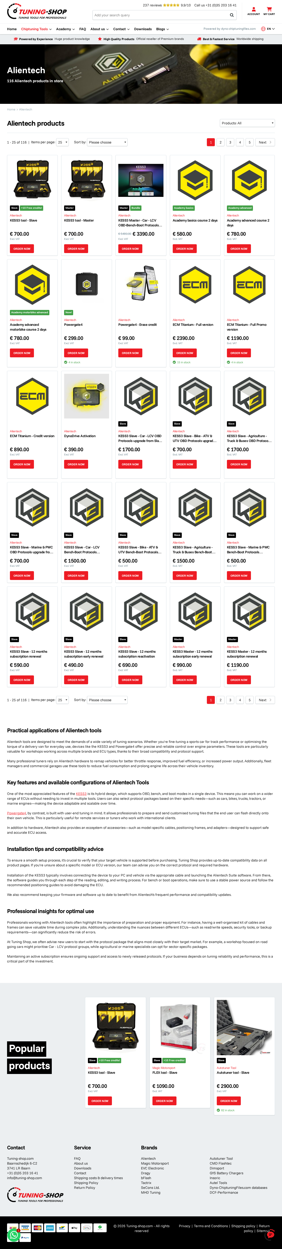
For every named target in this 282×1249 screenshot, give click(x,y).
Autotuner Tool (221, 1158)
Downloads (82, 1168)
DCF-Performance (224, 1192)
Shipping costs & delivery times (98, 1178)
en (270, 28)
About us (81, 1163)
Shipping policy (243, 1226)
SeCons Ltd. (150, 1187)
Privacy (184, 1226)
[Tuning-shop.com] (37, 11)
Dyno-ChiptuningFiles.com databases (238, 1187)
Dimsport (217, 1168)
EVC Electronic (152, 1168)
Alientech (148, 1158)
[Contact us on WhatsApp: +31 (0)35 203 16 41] (13, 1235)
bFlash (146, 1178)
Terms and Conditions (211, 1226)
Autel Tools (218, 1182)
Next (262, 142)
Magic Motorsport (155, 1163)
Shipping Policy (86, 1182)
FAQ (77, 1158)
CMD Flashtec (221, 1163)
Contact (80, 1173)
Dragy (145, 1173)
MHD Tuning (150, 1192)
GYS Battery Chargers (226, 1173)
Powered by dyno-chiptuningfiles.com (230, 29)
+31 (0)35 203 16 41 (221, 5)
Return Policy (84, 1187)
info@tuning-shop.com (24, 1178)
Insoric (215, 1178)
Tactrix (146, 1182)
